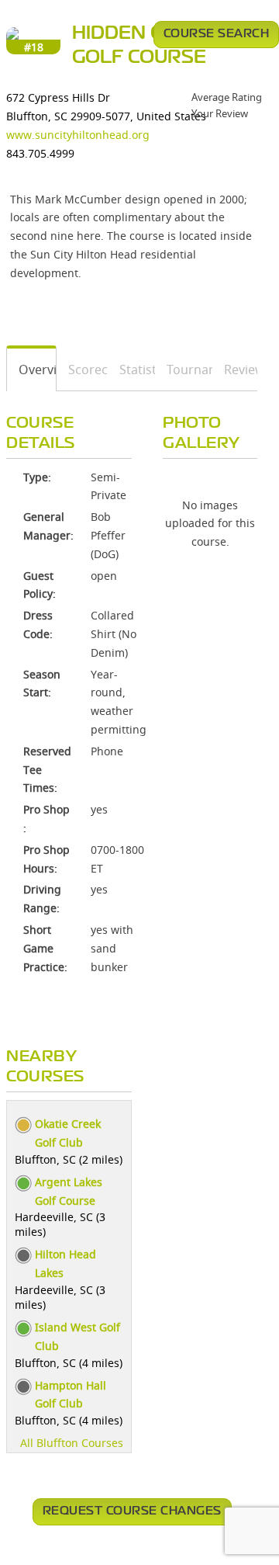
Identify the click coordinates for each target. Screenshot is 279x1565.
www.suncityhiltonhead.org (78, 134)
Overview (32, 369)
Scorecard (82, 369)
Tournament (184, 369)
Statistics (131, 369)
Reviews (235, 369)
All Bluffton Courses (71, 1442)
